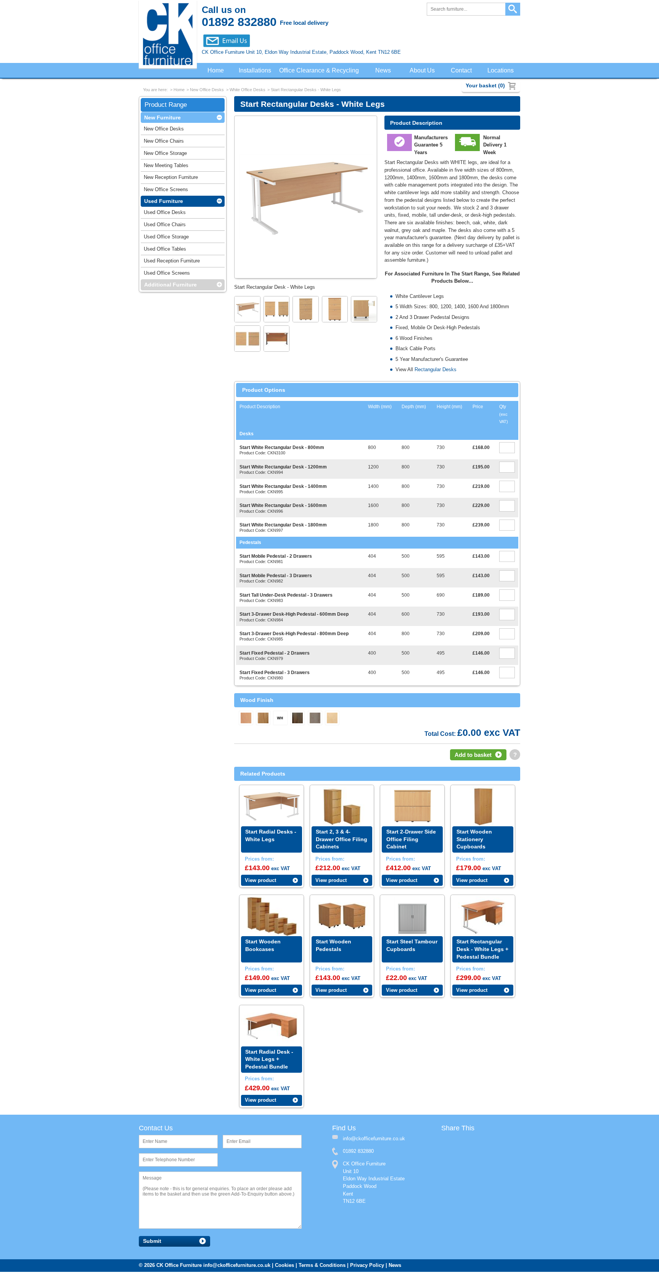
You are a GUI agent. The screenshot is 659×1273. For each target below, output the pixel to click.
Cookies (284, 1266)
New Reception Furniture (171, 179)
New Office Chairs (164, 142)
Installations (255, 71)
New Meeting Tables (166, 167)
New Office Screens (166, 191)
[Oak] (263, 719)
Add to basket (473, 755)
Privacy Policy (367, 1266)
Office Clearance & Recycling (321, 71)
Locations (501, 71)
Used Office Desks (165, 214)
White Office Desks (247, 90)
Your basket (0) (485, 85)
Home (215, 71)
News (385, 71)
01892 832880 (358, 1152)
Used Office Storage (166, 238)
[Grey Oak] (315, 719)
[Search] (512, 9)
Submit (152, 1242)
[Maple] (332, 719)
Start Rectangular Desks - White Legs (306, 90)
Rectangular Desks (435, 370)
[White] (280, 719)
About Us (423, 71)
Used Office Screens (167, 274)
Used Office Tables (165, 250)
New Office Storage (165, 155)
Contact (462, 71)
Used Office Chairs (165, 226)
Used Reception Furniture (172, 262)
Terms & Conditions (322, 1266)
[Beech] (246, 719)
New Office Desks (207, 90)
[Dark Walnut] (297, 719)
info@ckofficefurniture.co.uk (236, 1266)
